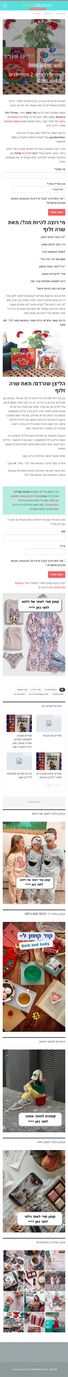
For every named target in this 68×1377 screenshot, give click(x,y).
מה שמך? (59, 169)
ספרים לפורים (58, 694)
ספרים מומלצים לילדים (38, 694)
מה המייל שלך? (56, 184)
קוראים (33, 65)
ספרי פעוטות (22, 689)
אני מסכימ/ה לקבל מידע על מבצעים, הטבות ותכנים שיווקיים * (38, 563)
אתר (53, 133)
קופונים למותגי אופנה (52, 1041)
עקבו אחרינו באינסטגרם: (50, 1242)
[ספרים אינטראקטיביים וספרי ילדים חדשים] (49, 761)
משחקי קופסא (12, 121)
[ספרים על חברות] (49, 723)
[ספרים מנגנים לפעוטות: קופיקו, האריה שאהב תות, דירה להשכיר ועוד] (19, 723)
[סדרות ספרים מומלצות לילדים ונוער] (19, 761)
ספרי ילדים (36, 689)
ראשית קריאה (19, 694)
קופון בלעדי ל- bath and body (45, 914)
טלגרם (26, 153)
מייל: (62, 546)
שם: (63, 531)
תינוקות (26, 716)
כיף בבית (46, 65)
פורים (57, 65)
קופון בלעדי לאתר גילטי (51, 1142)
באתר (62, 121)
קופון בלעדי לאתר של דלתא (48, 814)
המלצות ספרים (51, 689)
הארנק (27, 754)
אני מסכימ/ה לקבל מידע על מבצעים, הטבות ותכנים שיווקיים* (38, 201)
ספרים (57, 716)
